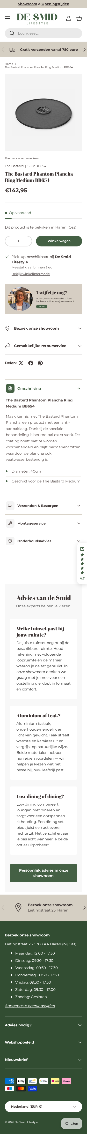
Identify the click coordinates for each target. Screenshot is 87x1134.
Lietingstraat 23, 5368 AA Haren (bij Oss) (40, 944)
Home (9, 64)
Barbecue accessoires (22, 158)
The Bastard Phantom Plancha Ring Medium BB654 (39, 67)
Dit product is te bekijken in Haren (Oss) (40, 227)
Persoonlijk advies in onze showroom (43, 873)
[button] (79, 18)
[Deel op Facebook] (31, 363)
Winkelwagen (59, 241)
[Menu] (7, 18)
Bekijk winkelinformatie (31, 274)
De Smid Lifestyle (26, 1122)
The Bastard (14, 166)
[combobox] (43, 33)
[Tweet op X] (21, 363)
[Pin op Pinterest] (40, 363)
